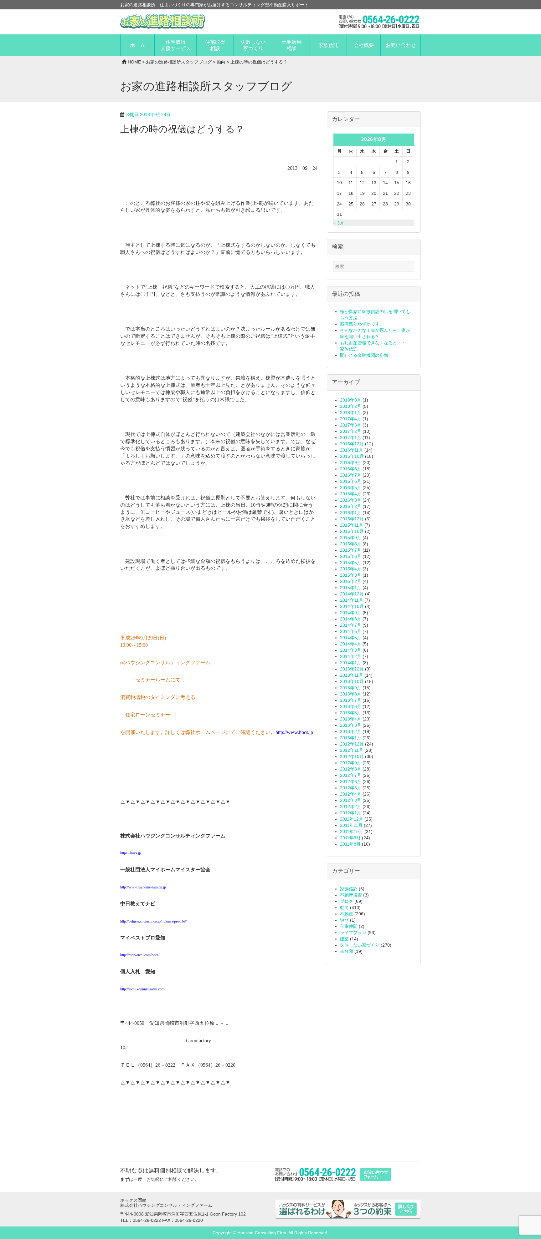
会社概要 (364, 45)
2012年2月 (350, 806)
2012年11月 (351, 750)
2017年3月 (350, 424)
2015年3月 (350, 575)
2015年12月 (352, 518)
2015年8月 (350, 543)
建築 (344, 938)
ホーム (137, 45)
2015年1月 (350, 587)
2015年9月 (350, 537)
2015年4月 (350, 568)
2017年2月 (350, 431)
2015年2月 (350, 581)
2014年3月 (350, 650)
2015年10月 (352, 531)
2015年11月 (351, 525)
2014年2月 (350, 656)
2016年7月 (350, 475)
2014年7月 (350, 625)
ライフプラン (353, 932)
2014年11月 (351, 600)
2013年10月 (352, 681)
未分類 (346, 951)
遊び (344, 920)
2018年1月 (350, 412)
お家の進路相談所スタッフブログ (179, 61)
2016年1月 (350, 512)
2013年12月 (352, 668)
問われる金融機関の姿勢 (364, 355)
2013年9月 (350, 687)
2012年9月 (350, 762)
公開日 (148, 114)
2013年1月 (350, 737)
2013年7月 (350, 700)
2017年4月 (350, 418)
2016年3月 (350, 500)
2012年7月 (350, 775)
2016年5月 (350, 487)
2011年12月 (351, 819)
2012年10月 (352, 756)
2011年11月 (351, 825)
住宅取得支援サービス (176, 45)
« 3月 (338, 222)
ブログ (346, 901)
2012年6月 (350, 781)
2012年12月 (352, 743)
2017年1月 (350, 437)
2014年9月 (350, 612)
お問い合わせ (401, 45)
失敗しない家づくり (253, 45)
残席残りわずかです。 (362, 323)
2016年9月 (350, 462)
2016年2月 (350, 506)
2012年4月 (350, 793)
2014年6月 (350, 631)
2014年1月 (350, 662)
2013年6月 (350, 706)
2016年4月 (350, 493)
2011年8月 (350, 844)
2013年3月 (350, 725)
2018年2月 (350, 406)
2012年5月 (350, 787)
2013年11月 (351, 675)
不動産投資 (351, 895)
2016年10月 (352, 456)
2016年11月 (351, 450)
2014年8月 (350, 618)
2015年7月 (350, 550)
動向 (221, 61)
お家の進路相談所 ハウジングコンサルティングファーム (162, 22)
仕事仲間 (349, 926)
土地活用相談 (291, 45)
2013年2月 (350, 731)
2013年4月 (350, 718)
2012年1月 (350, 812)
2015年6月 (350, 556)
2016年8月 (350, 468)
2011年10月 (351, 831)
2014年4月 (350, 643)
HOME (134, 61)
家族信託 (328, 45)
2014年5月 (350, 637)
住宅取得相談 (215, 45)
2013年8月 (350, 693)
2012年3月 (350, 800)
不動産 (346, 913)
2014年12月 (352, 593)
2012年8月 (350, 768)
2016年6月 (350, 481)
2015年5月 (350, 562)
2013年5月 (350, 712)
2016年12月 (352, 443)
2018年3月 (350, 399)
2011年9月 (350, 837)
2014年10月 (352, 606)
